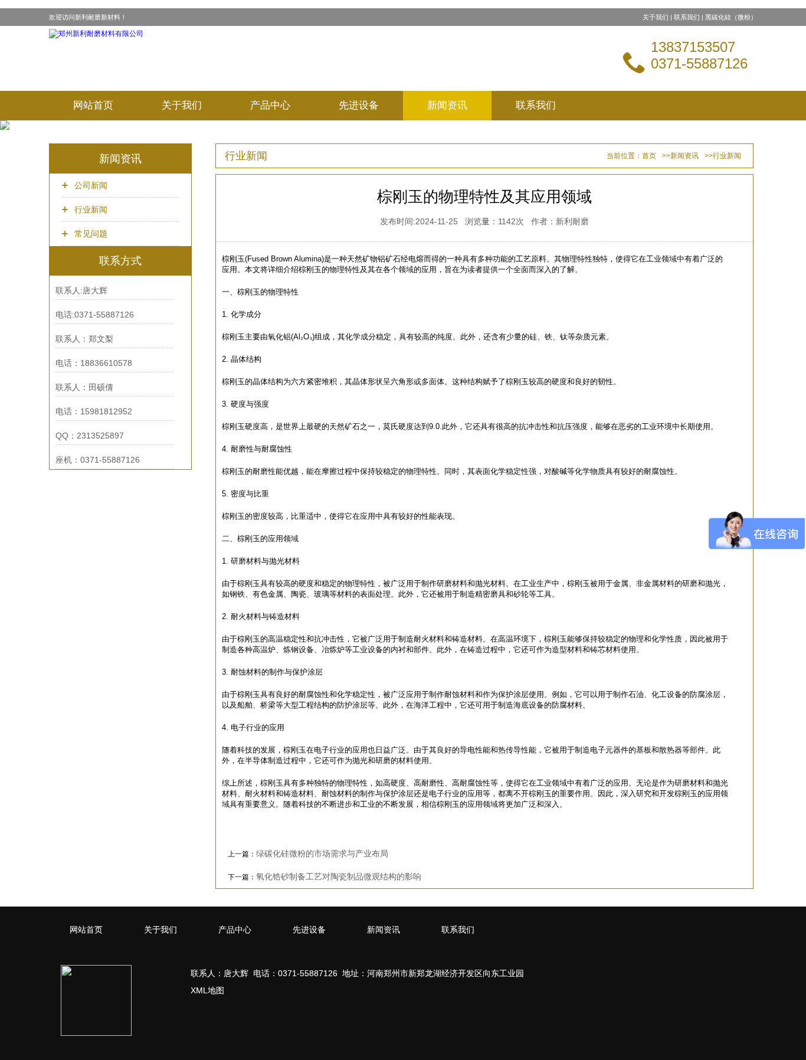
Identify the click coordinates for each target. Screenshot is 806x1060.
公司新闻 (90, 185)
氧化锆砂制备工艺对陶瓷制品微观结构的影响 (338, 876)
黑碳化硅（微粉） (731, 17)
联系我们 (687, 17)
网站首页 (93, 105)
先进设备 (359, 105)
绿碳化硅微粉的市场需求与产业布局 (322, 853)
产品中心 (270, 105)
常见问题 (90, 233)
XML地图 (207, 990)
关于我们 (656, 17)
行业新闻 (90, 209)
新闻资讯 (447, 105)
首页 (649, 156)
